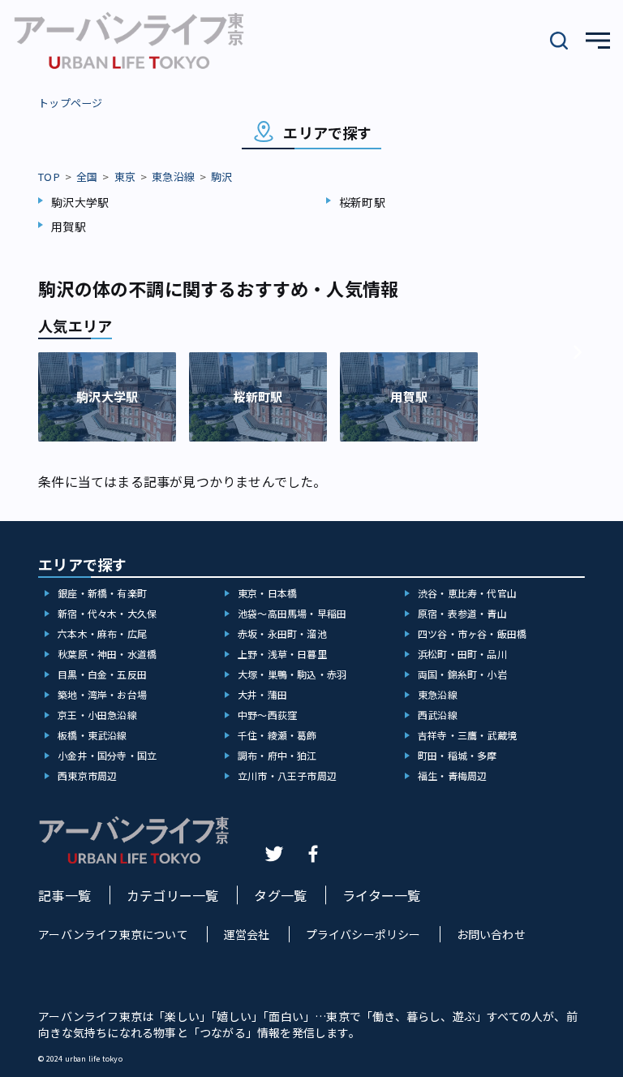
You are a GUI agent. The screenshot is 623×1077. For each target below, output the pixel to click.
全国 (86, 176)
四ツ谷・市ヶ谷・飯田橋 (472, 633)
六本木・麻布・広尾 (102, 633)
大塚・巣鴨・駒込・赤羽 (292, 674)
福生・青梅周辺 (452, 775)
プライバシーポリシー (363, 934)
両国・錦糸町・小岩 (462, 674)
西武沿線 (438, 715)
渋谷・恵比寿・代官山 (467, 593)
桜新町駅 (362, 202)
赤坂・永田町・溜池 (282, 633)
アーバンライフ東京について (113, 934)
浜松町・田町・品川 (462, 654)
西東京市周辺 (87, 775)
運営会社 (247, 934)
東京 (124, 176)
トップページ (70, 102)
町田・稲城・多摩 (457, 755)
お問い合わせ (491, 934)
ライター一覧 (381, 895)
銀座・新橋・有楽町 (102, 593)
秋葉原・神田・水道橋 (107, 654)
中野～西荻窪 (267, 715)
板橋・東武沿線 (92, 735)
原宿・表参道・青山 (462, 613)
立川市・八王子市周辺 (287, 775)
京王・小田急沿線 (97, 715)
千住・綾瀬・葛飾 (277, 735)
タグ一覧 (280, 895)
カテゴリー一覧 (172, 895)
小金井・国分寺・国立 (107, 755)
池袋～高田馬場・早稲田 (292, 613)
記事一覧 (64, 895)
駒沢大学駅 (80, 202)
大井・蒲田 (262, 694)
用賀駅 (68, 226)
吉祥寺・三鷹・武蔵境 (467, 735)
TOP (49, 176)
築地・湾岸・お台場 (102, 694)
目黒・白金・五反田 (102, 674)
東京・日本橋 (267, 593)
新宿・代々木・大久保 (107, 613)
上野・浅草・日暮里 (282, 654)
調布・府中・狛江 (277, 755)
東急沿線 (173, 176)
